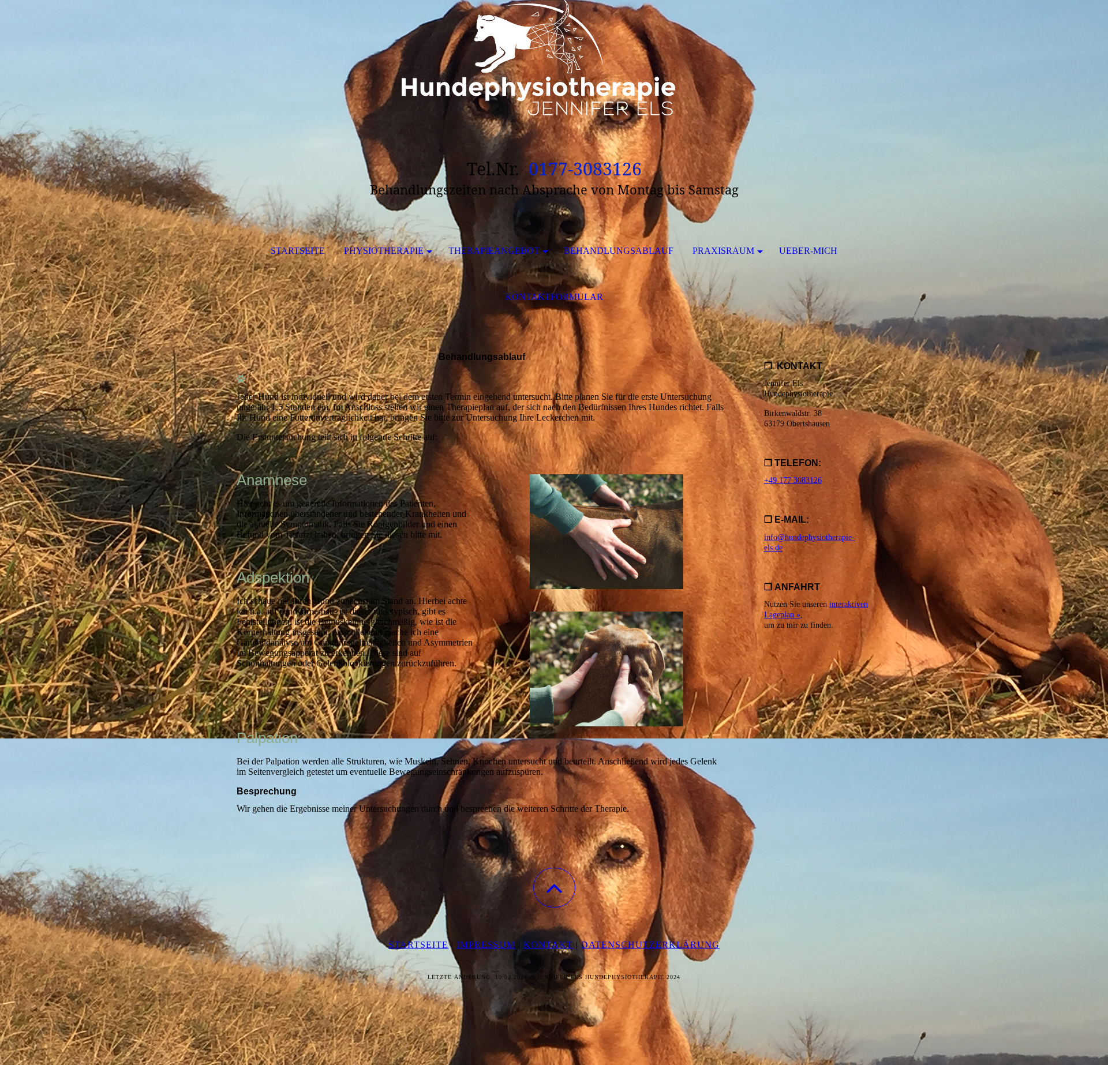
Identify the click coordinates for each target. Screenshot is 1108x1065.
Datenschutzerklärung (650, 945)
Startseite (298, 251)
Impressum (485, 945)
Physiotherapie (384, 251)
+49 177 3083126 (793, 480)
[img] (554, 57)
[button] (554, 887)
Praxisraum (723, 251)
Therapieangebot (494, 251)
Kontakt (548, 945)
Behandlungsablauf (618, 251)
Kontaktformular (554, 297)
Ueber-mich (808, 251)
